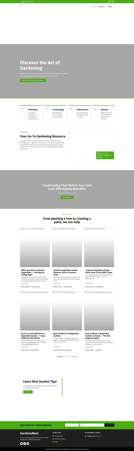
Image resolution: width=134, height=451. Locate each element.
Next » (75, 356)
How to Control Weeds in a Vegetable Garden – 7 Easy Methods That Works (33, 335)
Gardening (101, 6)
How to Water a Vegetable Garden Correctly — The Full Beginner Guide (97, 335)
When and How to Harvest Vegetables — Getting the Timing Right (33, 272)
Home (93, 6)
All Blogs (110, 6)
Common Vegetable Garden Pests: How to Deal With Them (98, 271)
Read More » (25, 283)
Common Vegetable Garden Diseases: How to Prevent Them (65, 272)
